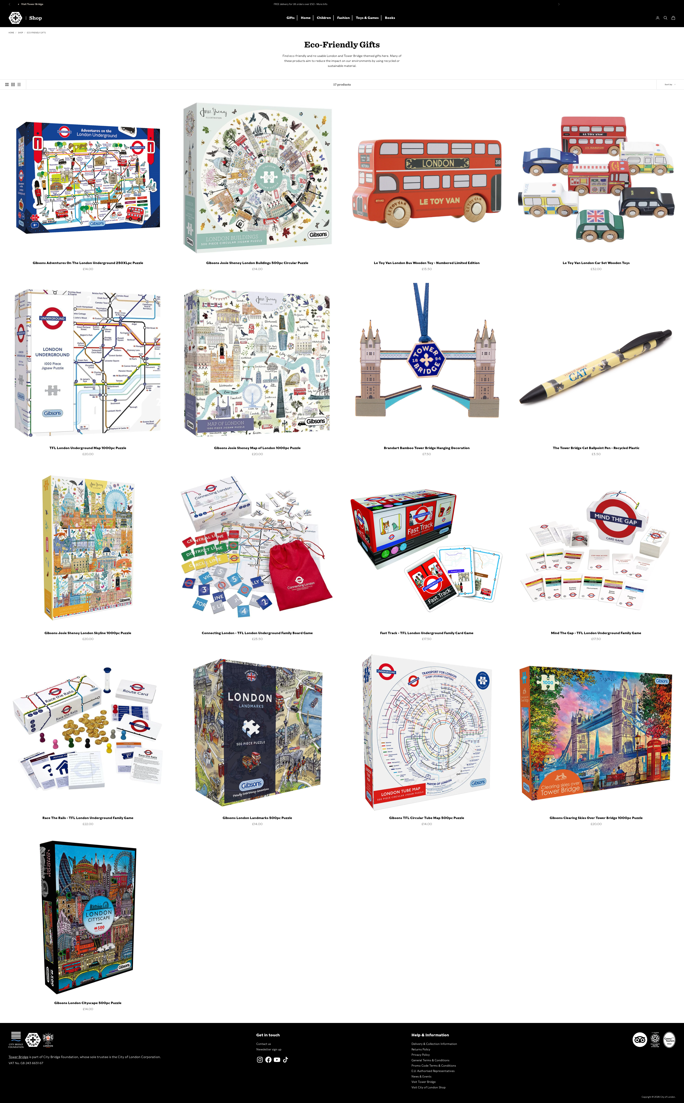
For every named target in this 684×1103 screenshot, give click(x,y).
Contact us (263, 1044)
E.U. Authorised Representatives (433, 1071)
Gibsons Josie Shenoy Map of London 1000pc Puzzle (257, 448)
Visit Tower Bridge (32, 4)
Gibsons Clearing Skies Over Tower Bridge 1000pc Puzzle (596, 818)
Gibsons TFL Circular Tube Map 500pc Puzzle (426, 818)
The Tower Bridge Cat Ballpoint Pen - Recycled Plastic (596, 448)
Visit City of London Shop (428, 1087)
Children (324, 18)
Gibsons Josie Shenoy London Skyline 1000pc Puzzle (88, 633)
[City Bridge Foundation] (16, 1040)
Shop (20, 33)
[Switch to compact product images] (19, 84)
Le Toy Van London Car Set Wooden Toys (596, 263)
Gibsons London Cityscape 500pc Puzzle (87, 1003)
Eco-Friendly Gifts (36, 33)
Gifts (291, 18)
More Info (322, 4)
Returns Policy (420, 1049)
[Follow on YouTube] (277, 1059)
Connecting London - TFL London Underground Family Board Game (257, 633)
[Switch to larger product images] (7, 84)
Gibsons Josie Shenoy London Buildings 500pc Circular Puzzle (257, 263)
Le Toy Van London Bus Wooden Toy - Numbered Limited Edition (427, 263)
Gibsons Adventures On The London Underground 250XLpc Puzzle (88, 263)
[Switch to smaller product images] (13, 84)
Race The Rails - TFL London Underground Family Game (87, 818)
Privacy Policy (420, 1054)
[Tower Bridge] (33, 1040)
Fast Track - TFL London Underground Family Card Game (426, 633)
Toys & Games (367, 18)
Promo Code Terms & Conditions (433, 1065)
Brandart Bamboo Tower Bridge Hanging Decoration (427, 448)
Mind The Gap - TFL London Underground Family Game (596, 633)
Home (306, 18)
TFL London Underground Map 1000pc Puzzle (88, 448)
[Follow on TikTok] (285, 1059)
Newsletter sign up (268, 1049)
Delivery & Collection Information (434, 1044)
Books (390, 18)
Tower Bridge (18, 1057)
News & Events (421, 1076)
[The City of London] (48, 1040)
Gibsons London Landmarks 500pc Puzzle (257, 818)
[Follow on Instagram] (259, 1059)
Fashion (343, 18)
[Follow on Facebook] (268, 1059)
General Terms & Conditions (430, 1060)
